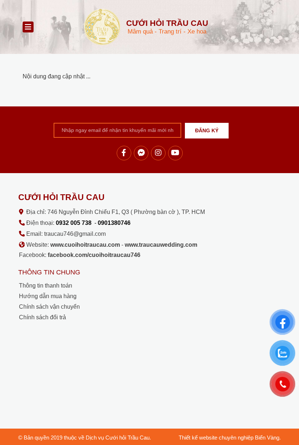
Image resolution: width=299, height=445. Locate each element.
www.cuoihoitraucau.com (85, 245)
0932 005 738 (74, 223)
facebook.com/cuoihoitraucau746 (94, 255)
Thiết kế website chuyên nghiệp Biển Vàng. (230, 437)
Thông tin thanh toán (45, 285)
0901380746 (114, 223)
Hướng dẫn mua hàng (48, 296)
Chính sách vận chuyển (49, 307)
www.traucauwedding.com (161, 245)
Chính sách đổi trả (42, 317)
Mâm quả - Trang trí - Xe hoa (167, 27)
